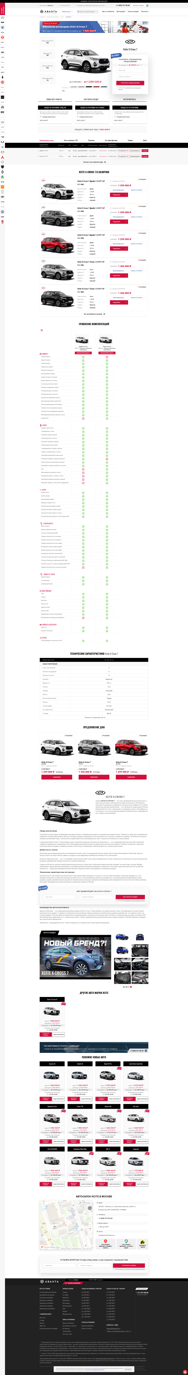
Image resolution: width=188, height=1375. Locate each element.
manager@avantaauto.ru (106, 1235)
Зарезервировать (118, 190)
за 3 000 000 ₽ (111, 1314)
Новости (42, 1323)
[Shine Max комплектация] (80, 1159)
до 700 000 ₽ (85, 1300)
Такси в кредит (133, 11)
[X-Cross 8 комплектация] (52, 1010)
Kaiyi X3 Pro (108, 1064)
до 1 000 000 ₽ (86, 1308)
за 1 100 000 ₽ (111, 1295)
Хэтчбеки (65, 1295)
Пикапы (65, 1311)
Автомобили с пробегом (70, 1326)
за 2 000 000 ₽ (111, 1308)
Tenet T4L (80, 1106)
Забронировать (58, 1034)
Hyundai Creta (52, 1106)
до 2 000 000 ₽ (86, 1314)
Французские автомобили (47, 1308)
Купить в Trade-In (136, 190)
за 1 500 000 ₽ (111, 1306)
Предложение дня (94, 727)
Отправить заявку (129, 1265)
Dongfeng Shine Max (80, 1149)
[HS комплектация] (108, 1117)
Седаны (65, 1292)
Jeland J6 (80, 1064)
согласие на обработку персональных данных (131, 1269)
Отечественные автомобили (48, 1292)
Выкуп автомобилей (87, 1326)
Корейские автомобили (46, 1303)
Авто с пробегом (108, 11)
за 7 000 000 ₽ (111, 1319)
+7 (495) (142, 1292)
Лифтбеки (66, 1298)
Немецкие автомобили (46, 1306)
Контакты (144, 11)
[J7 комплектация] (108, 1159)
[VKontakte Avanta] (146, 1051)
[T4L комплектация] (80, 1117)
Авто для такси (67, 1334)
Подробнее (116, 195)
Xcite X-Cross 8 (52, 999)
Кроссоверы (66, 1303)
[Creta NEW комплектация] (52, 1117)
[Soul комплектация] (136, 1117)
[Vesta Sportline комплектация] (136, 1074)
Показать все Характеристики (94, 717)
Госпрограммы (67, 1331)
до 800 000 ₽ (85, 1303)
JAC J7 (108, 1149)
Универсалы (66, 1300)
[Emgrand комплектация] (136, 1159)
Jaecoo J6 (52, 1064)
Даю (130, 1269)
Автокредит (121, 11)
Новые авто (66, 12)
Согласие (131, 900)
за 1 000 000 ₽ (111, 1292)
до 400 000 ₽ (85, 1292)
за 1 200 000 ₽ (111, 1298)
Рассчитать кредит (130, 897)
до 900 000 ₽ (85, 1306)
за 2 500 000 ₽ (111, 1311)
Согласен (128, 1369)
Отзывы (42, 1320)
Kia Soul (135, 1106)
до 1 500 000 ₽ (86, 1311)
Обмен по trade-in (87, 1328)
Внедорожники (67, 1306)
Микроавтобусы (67, 1314)
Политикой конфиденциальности (94, 1370)
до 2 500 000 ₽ (86, 1317)
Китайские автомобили (46, 1298)
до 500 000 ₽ (85, 1295)
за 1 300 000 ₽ (111, 1300)
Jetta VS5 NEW (52, 1149)
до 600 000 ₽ (85, 1298)
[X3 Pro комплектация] (108, 1074)
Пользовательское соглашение (49, 1328)
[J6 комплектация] (52, 1074)
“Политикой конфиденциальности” (105, 1358)
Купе (64, 1308)
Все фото (126, 987)
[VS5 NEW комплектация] (52, 1159)
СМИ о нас (43, 1326)
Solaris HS (108, 1106)
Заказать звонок (138, 5)
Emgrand (136, 1149)
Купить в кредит (46, 1034)
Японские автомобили (46, 1300)
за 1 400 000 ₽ (111, 1303)
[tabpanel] (57, 190)
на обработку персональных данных (134, 900)
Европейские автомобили (47, 1295)
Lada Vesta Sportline (136, 1064)
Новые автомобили (68, 1323)
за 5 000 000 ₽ (111, 1317)
